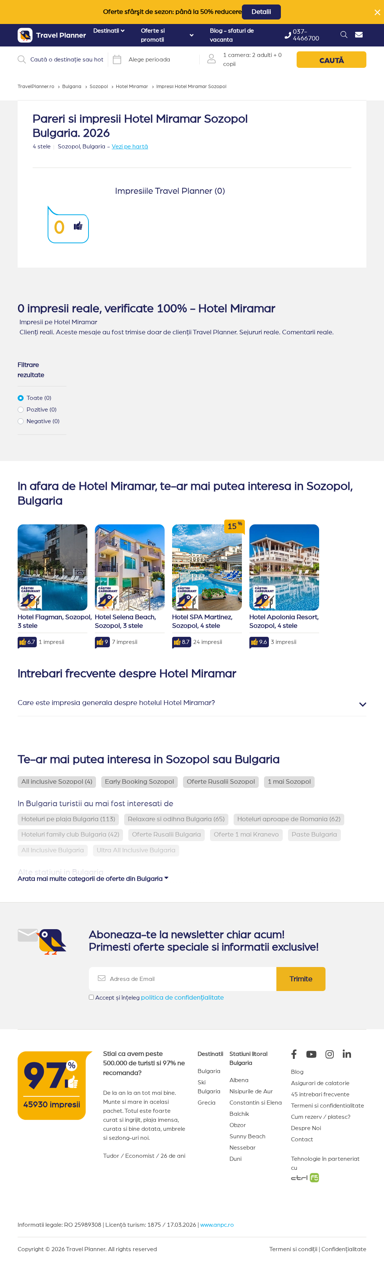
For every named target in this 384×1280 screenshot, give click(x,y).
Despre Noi (306, 1128)
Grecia (207, 1103)
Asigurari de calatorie (320, 1083)
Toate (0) (39, 398)
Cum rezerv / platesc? (321, 1117)
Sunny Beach (248, 1136)
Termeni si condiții (293, 1249)
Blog (297, 1072)
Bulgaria (209, 1071)
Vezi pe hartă (130, 147)
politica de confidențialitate (182, 997)
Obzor (238, 1125)
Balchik (239, 1114)
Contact (302, 1139)
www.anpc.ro (217, 1225)
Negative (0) (43, 421)
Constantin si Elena (256, 1103)
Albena (239, 1080)
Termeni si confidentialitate (327, 1106)
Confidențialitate (343, 1249)
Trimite (301, 979)
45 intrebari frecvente (320, 1094)
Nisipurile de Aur (251, 1091)
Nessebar (243, 1148)
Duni (236, 1159)
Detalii (261, 12)
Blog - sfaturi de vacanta (232, 35)
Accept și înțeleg (159, 997)
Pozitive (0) (42, 410)
